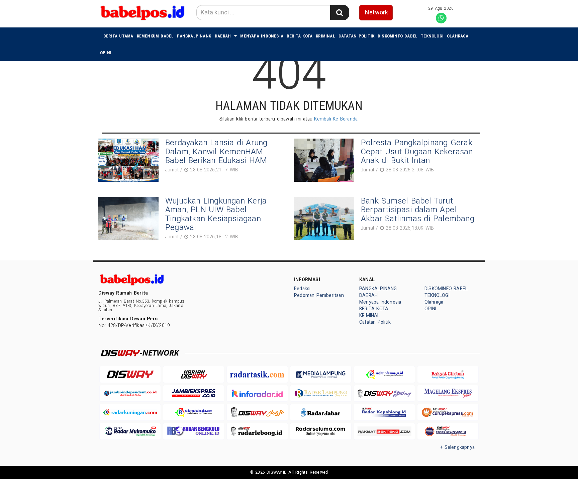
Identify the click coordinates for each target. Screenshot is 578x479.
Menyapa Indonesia (261, 35)
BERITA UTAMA (118, 35)
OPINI (105, 52)
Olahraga (458, 35)
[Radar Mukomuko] (130, 431)
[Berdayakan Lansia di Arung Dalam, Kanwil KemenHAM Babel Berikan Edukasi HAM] (130, 160)
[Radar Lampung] (321, 393)
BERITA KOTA (299, 35)
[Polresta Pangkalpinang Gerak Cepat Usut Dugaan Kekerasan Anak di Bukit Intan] (326, 160)
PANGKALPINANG (194, 35)
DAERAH (223, 35)
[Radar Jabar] (321, 412)
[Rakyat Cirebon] (448, 374)
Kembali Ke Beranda (336, 119)
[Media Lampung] (321, 374)
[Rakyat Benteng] (384, 431)
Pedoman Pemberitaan (319, 295)
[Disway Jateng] (384, 393)
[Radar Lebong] (257, 431)
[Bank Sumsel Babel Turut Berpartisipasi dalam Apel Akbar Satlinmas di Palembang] (326, 218)
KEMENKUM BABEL (155, 35)
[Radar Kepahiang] (384, 412)
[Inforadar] (257, 393)
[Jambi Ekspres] (193, 393)
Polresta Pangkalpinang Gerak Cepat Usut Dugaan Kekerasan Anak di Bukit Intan (417, 151)
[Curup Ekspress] (448, 412)
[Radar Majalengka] (193, 412)
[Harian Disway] (193, 374)
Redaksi (302, 288)
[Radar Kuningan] (130, 412)
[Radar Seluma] (321, 431)
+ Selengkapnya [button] (457, 447)
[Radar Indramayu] (384, 374)
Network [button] (376, 12)
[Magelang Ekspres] (448, 393)
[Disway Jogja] (257, 412)
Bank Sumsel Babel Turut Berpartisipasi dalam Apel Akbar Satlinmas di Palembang (417, 210)
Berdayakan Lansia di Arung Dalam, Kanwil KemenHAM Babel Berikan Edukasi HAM (216, 151)
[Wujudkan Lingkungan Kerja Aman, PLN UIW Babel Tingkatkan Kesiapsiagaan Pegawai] (130, 219)
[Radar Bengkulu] (193, 431)
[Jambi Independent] (130, 393)
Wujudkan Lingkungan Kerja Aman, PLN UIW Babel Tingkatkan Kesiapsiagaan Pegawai (216, 214)
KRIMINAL (325, 35)
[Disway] (130, 374)
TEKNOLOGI (432, 35)
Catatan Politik (356, 35)
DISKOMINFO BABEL (397, 35)
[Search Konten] (339, 12)
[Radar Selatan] (448, 431)
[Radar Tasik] (257, 374)
